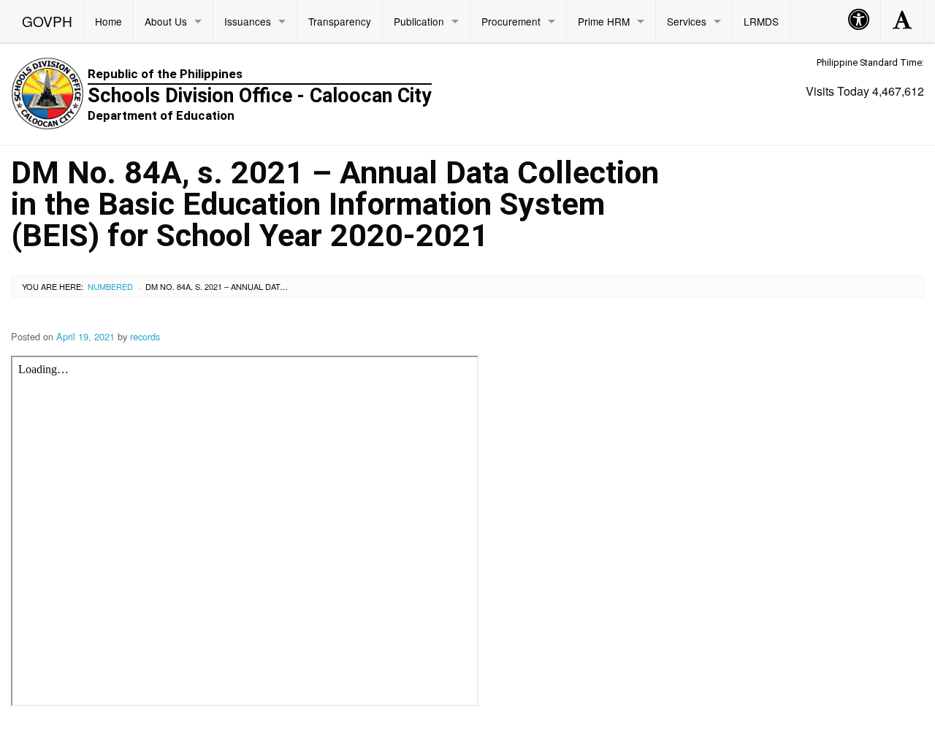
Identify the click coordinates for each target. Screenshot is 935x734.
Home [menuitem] (108, 21)
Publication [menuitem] (419, 21)
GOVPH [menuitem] (47, 21)
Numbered (110, 286)
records (145, 336)
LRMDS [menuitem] (761, 21)
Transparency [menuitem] (339, 21)
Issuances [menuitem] (247, 21)
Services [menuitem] (686, 21)
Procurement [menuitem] (511, 21)
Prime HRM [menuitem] (604, 21)
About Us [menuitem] (166, 21)
